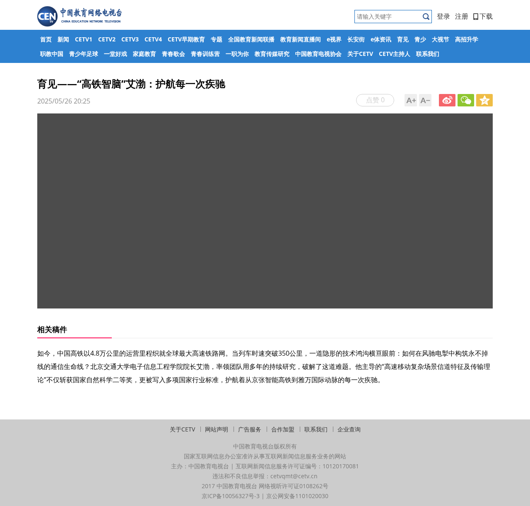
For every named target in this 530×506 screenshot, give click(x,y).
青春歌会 (173, 54)
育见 (403, 39)
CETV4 (153, 39)
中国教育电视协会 (318, 54)
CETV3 (130, 39)
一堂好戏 (115, 54)
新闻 (63, 39)
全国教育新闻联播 (251, 39)
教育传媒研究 (272, 54)
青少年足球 (83, 54)
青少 (420, 39)
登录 (443, 16)
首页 (46, 39)
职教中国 (51, 54)
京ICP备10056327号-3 (231, 496)
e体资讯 (381, 39)
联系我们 (427, 54)
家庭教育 (144, 54)
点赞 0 (375, 99)
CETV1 (83, 39)
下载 (486, 16)
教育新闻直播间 (300, 39)
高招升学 (466, 39)
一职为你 (237, 54)
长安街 (356, 39)
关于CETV (360, 54)
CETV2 (107, 39)
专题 (216, 39)
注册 (461, 16)
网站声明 (216, 429)
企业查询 (349, 429)
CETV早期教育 (186, 39)
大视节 (440, 39)
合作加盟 (282, 429)
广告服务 (249, 429)
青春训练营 (205, 54)
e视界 (334, 39)
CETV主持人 (394, 54)
